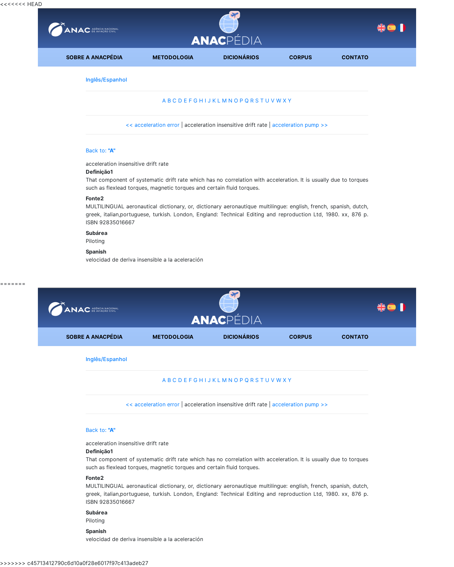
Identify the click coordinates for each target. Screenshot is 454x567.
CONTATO (355, 57)
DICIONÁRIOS (241, 57)
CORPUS (300, 57)
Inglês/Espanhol (106, 79)
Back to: (100, 150)
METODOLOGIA (173, 57)
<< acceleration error (152, 124)
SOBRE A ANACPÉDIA (94, 57)
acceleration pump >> (300, 124)
